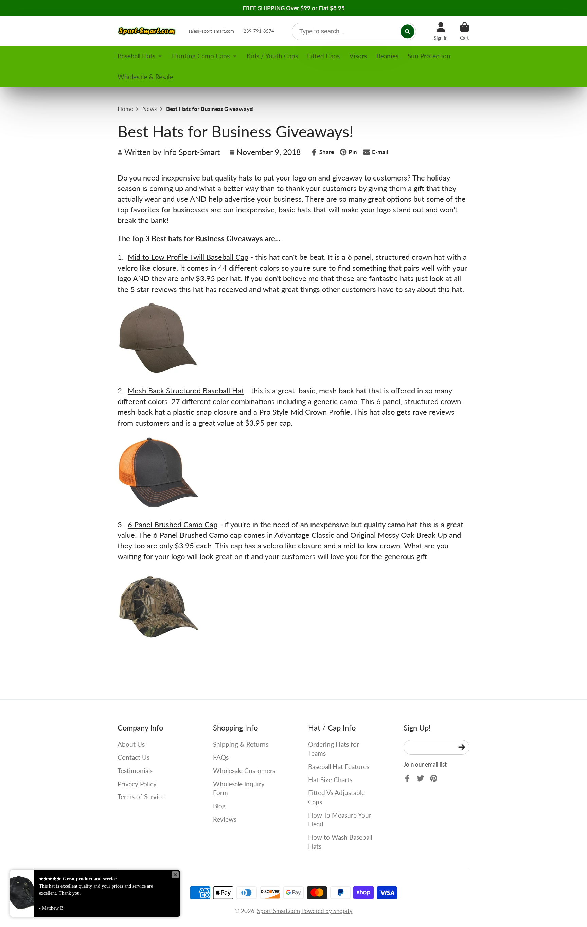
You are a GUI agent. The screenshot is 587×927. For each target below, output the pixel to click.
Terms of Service (141, 797)
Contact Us (133, 757)
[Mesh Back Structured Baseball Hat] (158, 506)
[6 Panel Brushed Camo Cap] (158, 648)
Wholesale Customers (244, 770)
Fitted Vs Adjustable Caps (336, 797)
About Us (131, 744)
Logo (147, 31)
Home (125, 109)
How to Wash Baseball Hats (340, 841)
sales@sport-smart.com (211, 31)
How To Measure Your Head (339, 819)
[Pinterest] (434, 778)
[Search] (407, 31)
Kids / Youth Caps (272, 56)
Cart (464, 31)
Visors (358, 56)
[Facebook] (407, 778)
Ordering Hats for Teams (333, 748)
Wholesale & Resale (145, 77)
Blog (219, 806)
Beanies (387, 56)
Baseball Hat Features (338, 766)
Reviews (224, 819)
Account (441, 31)
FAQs (221, 757)
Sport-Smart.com (278, 910)
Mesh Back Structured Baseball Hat (186, 390)
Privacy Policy (137, 784)
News (149, 109)
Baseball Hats (136, 56)
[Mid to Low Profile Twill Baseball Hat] (158, 372)
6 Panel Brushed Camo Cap (172, 524)
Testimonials (135, 770)
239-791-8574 (259, 31)
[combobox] (354, 31)
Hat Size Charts (330, 780)
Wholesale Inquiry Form (239, 788)
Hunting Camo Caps (201, 56)
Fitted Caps (323, 56)
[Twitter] (420, 778)
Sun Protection (429, 56)
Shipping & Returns (240, 744)
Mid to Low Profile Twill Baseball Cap (188, 256)
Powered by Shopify (327, 910)
